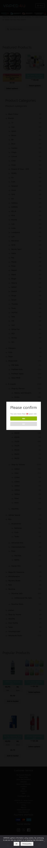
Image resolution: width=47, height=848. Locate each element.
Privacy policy (27, 844)
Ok (16, 844)
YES (23, 418)
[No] (44, 841)
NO (23, 424)
